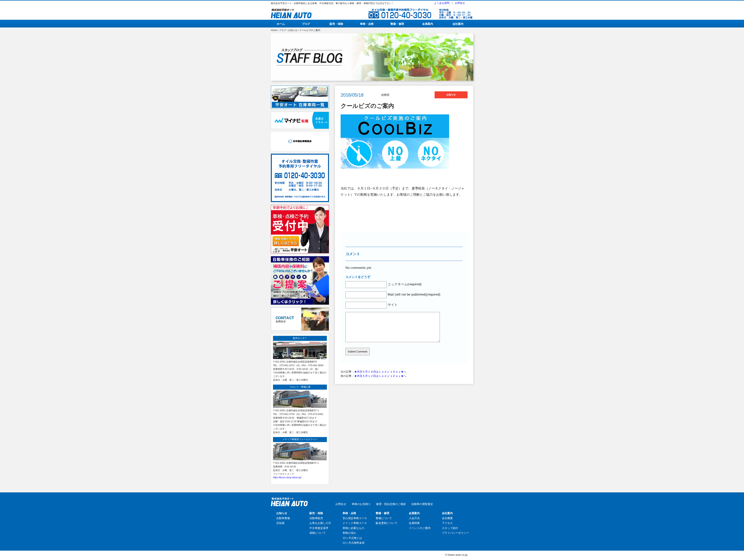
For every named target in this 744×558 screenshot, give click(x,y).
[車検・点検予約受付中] (300, 207)
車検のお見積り (361, 504)
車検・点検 (367, 23)
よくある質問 (441, 3)
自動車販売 (316, 518)
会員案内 (427, 23)
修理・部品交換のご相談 (391, 504)
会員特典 (414, 523)
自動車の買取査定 (422, 504)
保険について (317, 532)
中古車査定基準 (318, 528)
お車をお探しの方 (320, 523)
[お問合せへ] (300, 309)
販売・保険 (336, 23)
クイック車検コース (355, 523)
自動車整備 (283, 518)
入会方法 (414, 518)
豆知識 (280, 523)
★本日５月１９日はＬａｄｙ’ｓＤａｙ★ (379, 371)
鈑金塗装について (386, 523)
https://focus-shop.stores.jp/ (287, 477)
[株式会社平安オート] (291, 10)
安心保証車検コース (355, 518)
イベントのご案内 (420, 528)
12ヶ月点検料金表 (354, 542)
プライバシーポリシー (455, 532)
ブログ (306, 23)
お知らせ (292, 30)
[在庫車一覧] (300, 87)
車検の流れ (349, 532)
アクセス (447, 523)
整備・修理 (397, 23)
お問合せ (460, 3)
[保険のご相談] (300, 258)
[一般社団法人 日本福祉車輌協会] (300, 133)
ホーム (281, 23)
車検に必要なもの (353, 528)
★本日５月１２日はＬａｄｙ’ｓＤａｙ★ (379, 375)
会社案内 (458, 23)
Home (274, 30)
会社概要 (447, 518)
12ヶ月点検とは (352, 537)
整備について (384, 518)
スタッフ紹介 (450, 528)
